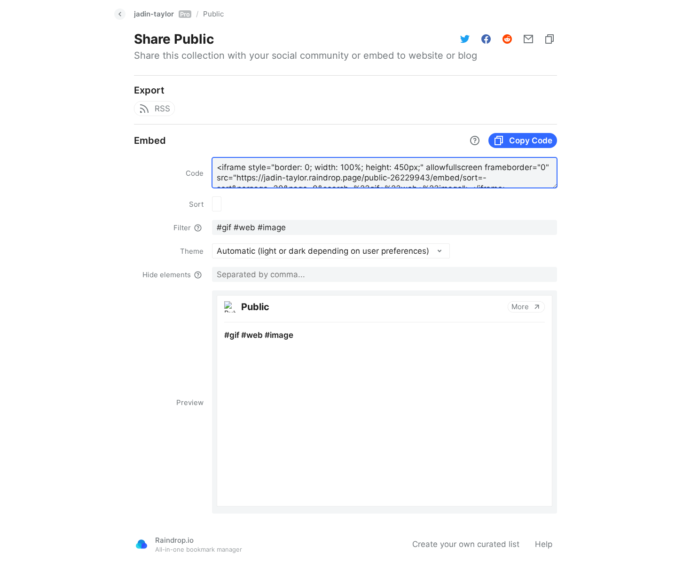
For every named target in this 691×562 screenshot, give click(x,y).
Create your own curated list (465, 544)
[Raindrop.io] (141, 544)
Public (213, 13)
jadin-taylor (162, 13)
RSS (162, 108)
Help (543, 544)
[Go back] (120, 14)
